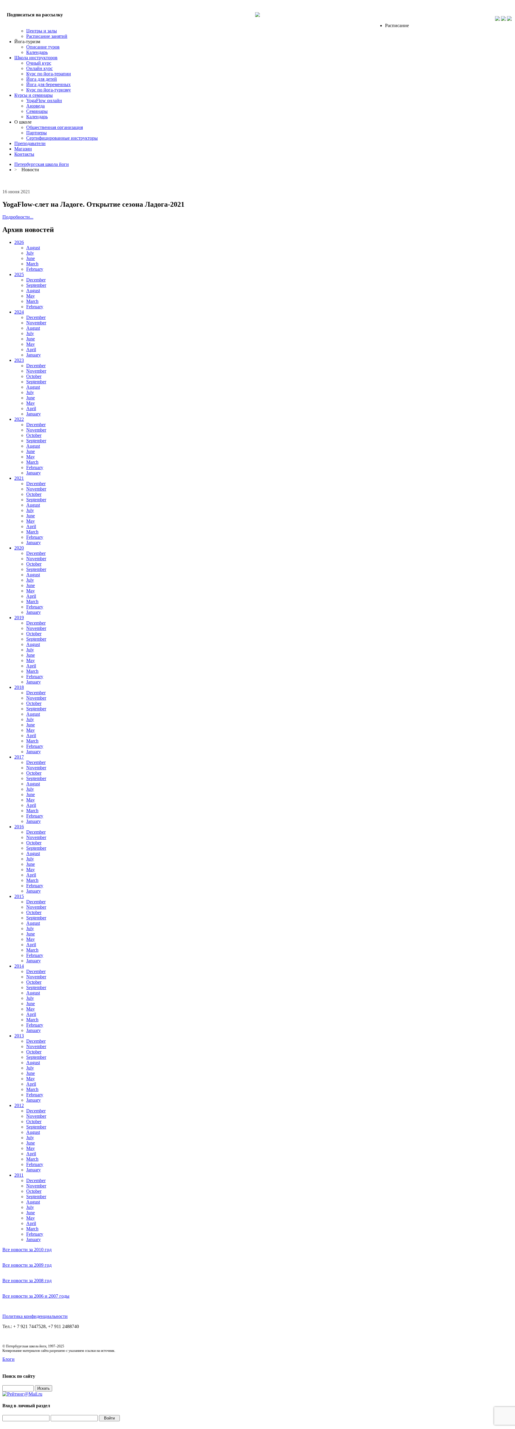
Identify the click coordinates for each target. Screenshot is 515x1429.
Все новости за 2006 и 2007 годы (35, 1296)
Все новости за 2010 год (27, 1249)
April (31, 349)
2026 (19, 242)
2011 (19, 1175)
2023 (19, 360)
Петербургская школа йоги (41, 164)
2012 (19, 1105)
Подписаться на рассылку (35, 14)
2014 (19, 966)
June (30, 258)
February (34, 269)
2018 (19, 687)
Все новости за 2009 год (27, 1265)
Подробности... (17, 217)
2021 (19, 478)
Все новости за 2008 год (27, 1280)
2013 (19, 1035)
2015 (19, 896)
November (36, 322)
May (30, 295)
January (33, 354)
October (33, 376)
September (36, 285)
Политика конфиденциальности (35, 1316)
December (36, 279)
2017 (19, 756)
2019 (19, 617)
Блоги (8, 1359)
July (30, 253)
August (33, 247)
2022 (19, 419)
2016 (19, 826)
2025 (19, 274)
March (32, 263)
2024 (19, 312)
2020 (19, 547)
